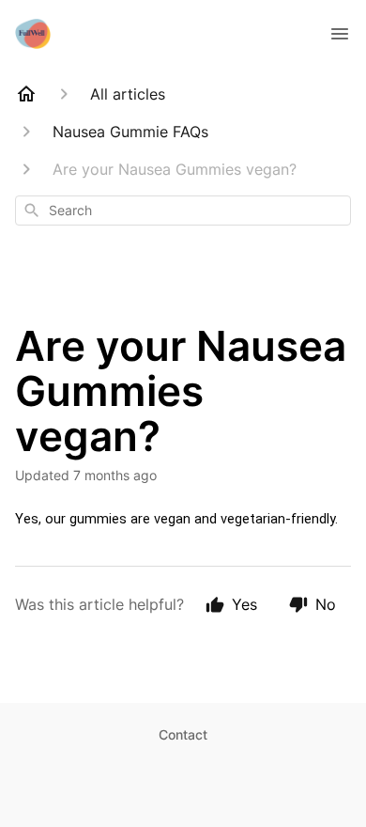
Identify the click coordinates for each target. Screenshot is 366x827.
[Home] (26, 94)
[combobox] (183, 210)
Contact (183, 734)
